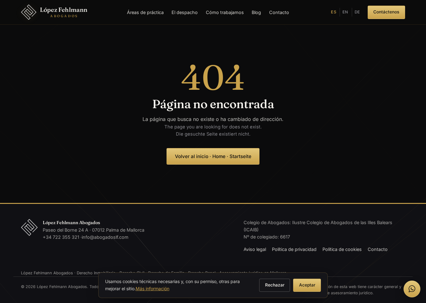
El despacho (185, 12)
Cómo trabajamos (225, 12)
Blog (256, 12)
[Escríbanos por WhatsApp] (412, 289)
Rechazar (274, 284)
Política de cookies (342, 249)
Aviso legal (255, 249)
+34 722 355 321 (61, 237)
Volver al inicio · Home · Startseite (213, 156)
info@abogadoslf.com (105, 237)
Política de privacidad (294, 249)
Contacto (279, 12)
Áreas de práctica (145, 12)
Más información (152, 288)
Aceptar (307, 284)
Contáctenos (386, 11)
